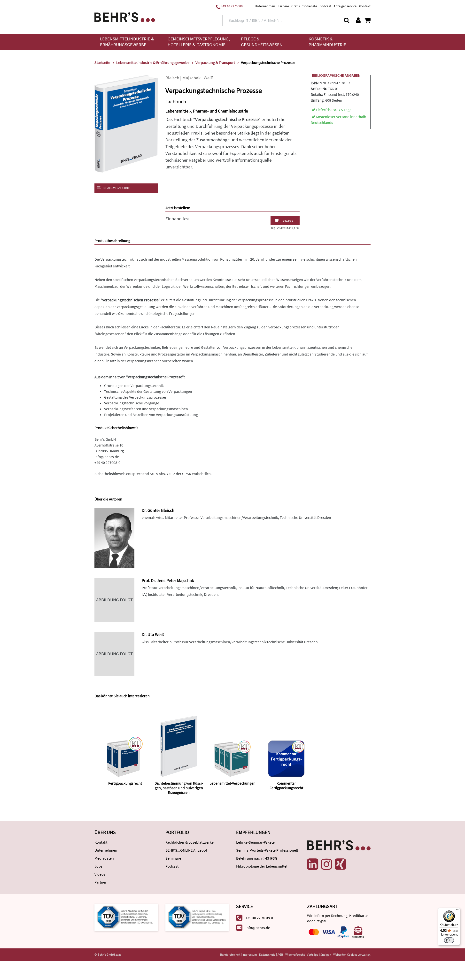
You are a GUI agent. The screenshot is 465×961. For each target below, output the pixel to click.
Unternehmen (265, 6)
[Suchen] (346, 20)
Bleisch (172, 78)
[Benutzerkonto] (358, 20)
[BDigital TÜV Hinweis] (126, 917)
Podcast (325, 6)
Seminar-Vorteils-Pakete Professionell (267, 850)
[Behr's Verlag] (124, 16)
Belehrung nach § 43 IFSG (256, 858)
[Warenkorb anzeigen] (367, 20)
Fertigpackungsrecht (125, 783)
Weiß (208, 78)
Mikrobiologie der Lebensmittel (261, 866)
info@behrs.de (106, 456)
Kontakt (365, 6)
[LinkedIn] (312, 864)
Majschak (191, 78)
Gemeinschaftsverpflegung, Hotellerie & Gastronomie (199, 41)
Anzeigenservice (344, 6)
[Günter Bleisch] (114, 537)
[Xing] (340, 864)
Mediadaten (104, 858)
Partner (100, 882)
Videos (99, 874)
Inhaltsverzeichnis (116, 188)
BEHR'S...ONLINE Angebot (186, 850)
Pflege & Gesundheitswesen (261, 41)
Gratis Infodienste (304, 6)
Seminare (173, 858)
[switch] (449, 940)
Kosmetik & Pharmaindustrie (327, 41)
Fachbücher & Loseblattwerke (189, 842)
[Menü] (457, 911)
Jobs (98, 866)
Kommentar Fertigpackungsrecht (286, 785)
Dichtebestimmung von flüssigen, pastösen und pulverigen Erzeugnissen (179, 788)
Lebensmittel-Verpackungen (232, 783)
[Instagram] (326, 864)
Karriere (283, 6)
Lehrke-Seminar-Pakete (255, 842)
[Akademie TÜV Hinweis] (197, 917)
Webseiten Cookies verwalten (352, 955)
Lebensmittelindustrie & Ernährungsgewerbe (127, 41)
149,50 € (288, 221)
